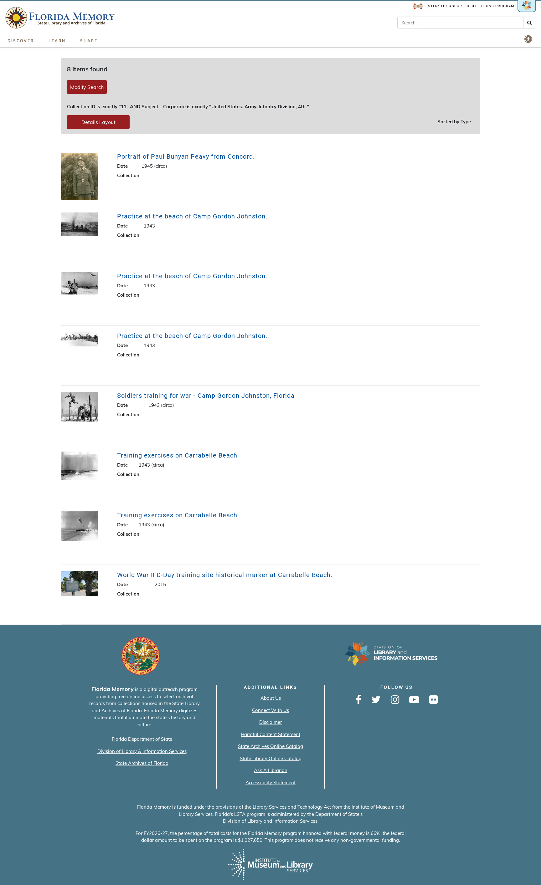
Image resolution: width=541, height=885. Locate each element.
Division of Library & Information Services (142, 751)
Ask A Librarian (270, 770)
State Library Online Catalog (270, 758)
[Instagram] (395, 700)
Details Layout (98, 122)
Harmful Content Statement (270, 734)
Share (89, 40)
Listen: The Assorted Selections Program (469, 6)
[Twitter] (376, 700)
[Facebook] (358, 700)
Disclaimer (270, 722)
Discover (21, 40)
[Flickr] (433, 700)
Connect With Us (270, 710)
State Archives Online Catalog (270, 746)
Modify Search (87, 87)
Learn (57, 40)
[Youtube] (414, 700)
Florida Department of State (142, 739)
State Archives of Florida (142, 763)
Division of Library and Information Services (270, 821)
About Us (270, 698)
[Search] (529, 22)
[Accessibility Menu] (529, 39)
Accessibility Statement (270, 782)
